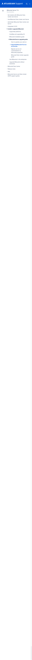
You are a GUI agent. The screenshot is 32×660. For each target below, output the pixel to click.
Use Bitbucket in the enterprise (17, 59)
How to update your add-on (18, 42)
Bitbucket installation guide (16, 36)
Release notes (11, 69)
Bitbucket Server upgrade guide (18, 39)
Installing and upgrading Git (17, 34)
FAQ (9, 71)
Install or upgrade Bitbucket (16, 29)
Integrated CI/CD (12, 26)
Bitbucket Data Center (14, 66)
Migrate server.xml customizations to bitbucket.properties (16, 50)
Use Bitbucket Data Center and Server (18, 19)
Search (26, 3)
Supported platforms (15, 31)
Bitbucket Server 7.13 (13, 10)
